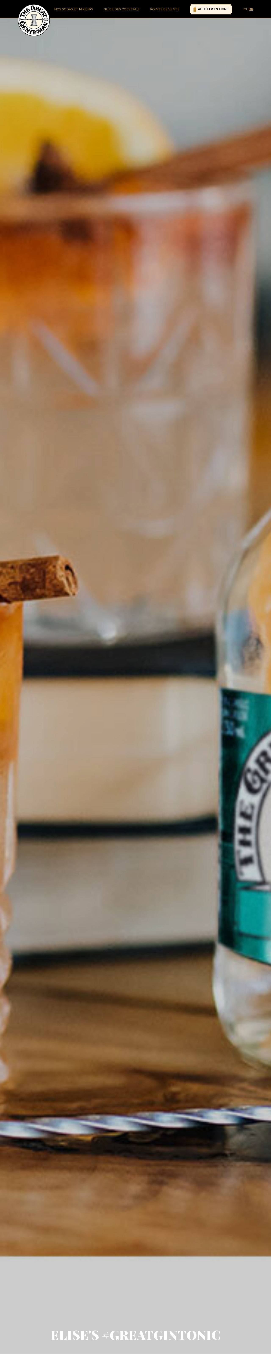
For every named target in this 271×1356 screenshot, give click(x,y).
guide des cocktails (122, 9)
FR (251, 9)
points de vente (165, 9)
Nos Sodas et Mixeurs (73, 9)
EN (245, 9)
